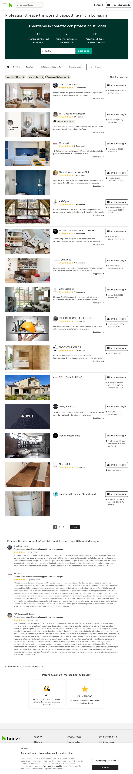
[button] (5, 5)
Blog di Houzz (108, 742)
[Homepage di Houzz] (10, 5)
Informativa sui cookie (53, 766)
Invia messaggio (118, 85)
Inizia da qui (84, 50)
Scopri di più (39, 666)
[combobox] (29, 5)
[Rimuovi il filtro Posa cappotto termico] (69, 77)
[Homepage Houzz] (11, 738)
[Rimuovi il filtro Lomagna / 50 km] (24, 77)
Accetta (105, 767)
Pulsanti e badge (73, 742)
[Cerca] (16, 5)
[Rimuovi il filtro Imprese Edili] (42, 77)
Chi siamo (38, 742)
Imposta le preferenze (105, 760)
